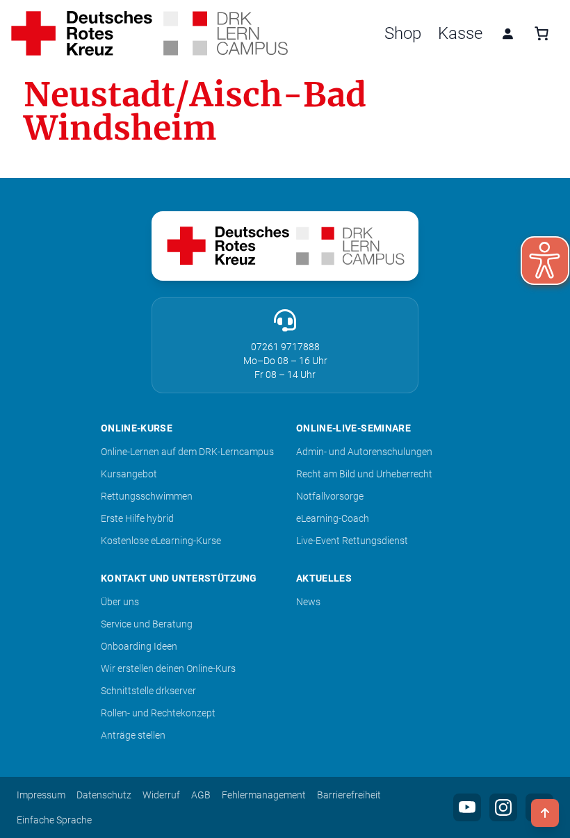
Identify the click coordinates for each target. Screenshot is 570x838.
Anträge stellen (133, 735)
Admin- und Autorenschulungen (364, 451)
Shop (402, 33)
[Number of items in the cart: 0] (541, 33)
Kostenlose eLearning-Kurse (161, 540)
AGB (201, 794)
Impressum (41, 794)
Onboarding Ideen (139, 646)
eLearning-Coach (332, 518)
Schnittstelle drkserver (148, 690)
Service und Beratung (147, 624)
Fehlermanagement (264, 794)
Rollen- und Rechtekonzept (158, 712)
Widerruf (161, 794)
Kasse (460, 33)
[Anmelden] (507, 33)
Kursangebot (129, 473)
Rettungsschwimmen (147, 496)
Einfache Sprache (54, 819)
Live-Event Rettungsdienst (352, 540)
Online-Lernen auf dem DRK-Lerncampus (187, 451)
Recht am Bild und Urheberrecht (364, 473)
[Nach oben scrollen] (545, 813)
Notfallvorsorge (330, 496)
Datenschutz (103, 794)
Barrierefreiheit (349, 794)
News (308, 601)
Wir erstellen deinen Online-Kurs (168, 668)
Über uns (120, 601)
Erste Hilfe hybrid (137, 518)
